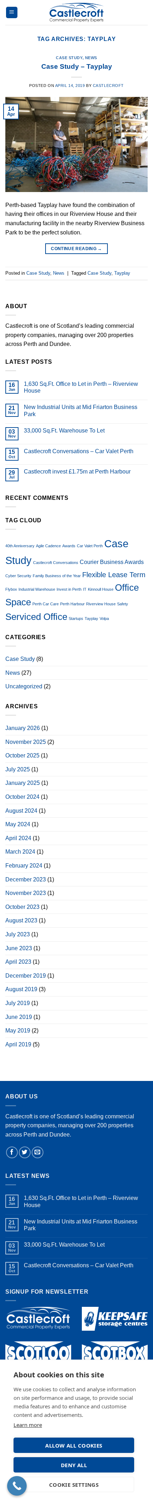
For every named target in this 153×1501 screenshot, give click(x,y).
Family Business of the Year (57, 576)
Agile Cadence (48, 546)
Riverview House (101, 604)
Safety (122, 604)
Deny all (74, 1465)
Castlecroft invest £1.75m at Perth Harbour (77, 472)
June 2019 (18, 1017)
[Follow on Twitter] (25, 1152)
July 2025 (17, 769)
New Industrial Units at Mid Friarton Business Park (80, 410)
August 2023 (21, 920)
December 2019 (25, 976)
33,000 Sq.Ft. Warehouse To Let (64, 431)
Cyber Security (18, 576)
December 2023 (25, 879)
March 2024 (20, 852)
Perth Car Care (45, 604)
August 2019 (21, 989)
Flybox (11, 589)
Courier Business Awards (112, 562)
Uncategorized (23, 686)
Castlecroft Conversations (55, 562)
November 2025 (25, 742)
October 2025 (22, 755)
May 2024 (17, 824)
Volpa (104, 618)
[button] (11, 13)
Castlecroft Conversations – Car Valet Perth (78, 451)
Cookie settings (74, 1484)
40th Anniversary (20, 546)
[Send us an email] (37, 1152)
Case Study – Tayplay (76, 66)
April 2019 (18, 1044)
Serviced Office (36, 617)
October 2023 (22, 907)
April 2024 (18, 838)
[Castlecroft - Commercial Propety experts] (76, 12)
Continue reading (76, 248)
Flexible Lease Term (114, 575)
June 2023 (18, 948)
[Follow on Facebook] (12, 1152)
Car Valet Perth (90, 546)
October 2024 (22, 797)
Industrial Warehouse (37, 589)
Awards (68, 546)
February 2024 (23, 866)
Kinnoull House (101, 589)
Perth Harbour (72, 604)
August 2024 (21, 811)
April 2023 (18, 962)
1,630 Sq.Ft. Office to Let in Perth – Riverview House (81, 387)
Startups (76, 618)
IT (84, 589)
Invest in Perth (69, 589)
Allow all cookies (73, 1445)
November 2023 (25, 893)
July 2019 (17, 1003)
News (91, 58)
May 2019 (17, 1031)
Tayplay (122, 273)
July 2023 (17, 934)
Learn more (28, 1424)
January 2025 (22, 783)
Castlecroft (108, 85)
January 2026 (22, 728)
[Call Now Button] (17, 1486)
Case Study (69, 58)
